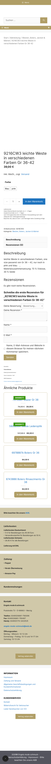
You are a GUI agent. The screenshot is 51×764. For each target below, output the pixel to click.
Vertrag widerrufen (25, 656)
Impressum (8, 677)
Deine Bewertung (12, 306)
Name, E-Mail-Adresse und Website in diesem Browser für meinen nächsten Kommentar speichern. (25, 348)
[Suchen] (43, 20)
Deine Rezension (13, 310)
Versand (25, 174)
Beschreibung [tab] (13, 239)
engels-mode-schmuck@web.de (18, 626)
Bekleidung (15, 38)
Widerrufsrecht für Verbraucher (16, 705)
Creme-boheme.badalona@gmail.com (13, 381)
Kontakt (7, 702)
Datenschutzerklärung (13, 690)
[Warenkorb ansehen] (48, 28)
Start (6, 38)
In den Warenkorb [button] (25, 412)
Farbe (8, 182)
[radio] (7, 188)
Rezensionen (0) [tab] (14, 245)
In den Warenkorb (34, 201)
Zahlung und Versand (12, 681)
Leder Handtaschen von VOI (15, 709)
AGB (27, 513)
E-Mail (8, 335)
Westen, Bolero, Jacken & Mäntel (25, 231)
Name (7, 325)
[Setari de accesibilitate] (5, 759)
